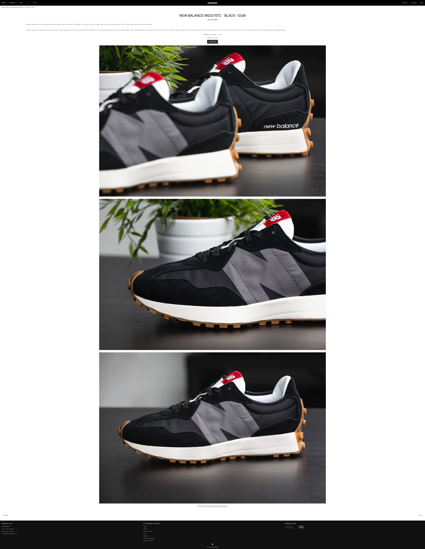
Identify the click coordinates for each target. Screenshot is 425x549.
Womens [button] (12, 3)
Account (413, 3)
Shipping (145, 536)
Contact (145, 529)
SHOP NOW (212, 42)
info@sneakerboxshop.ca (10, 533)
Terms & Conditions (148, 540)
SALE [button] (27, 3)
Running (218, 506)
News (35, 3)
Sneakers (224, 506)
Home (3, 7)
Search (405, 3)
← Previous (5, 515)
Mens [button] (4, 3)
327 (199, 506)
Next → (421, 515)
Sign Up (301, 527)
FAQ (144, 533)
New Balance (211, 506)
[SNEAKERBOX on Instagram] (212, 544)
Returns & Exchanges (149, 538)
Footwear (203, 506)
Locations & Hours (148, 531)
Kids (21, 3)
